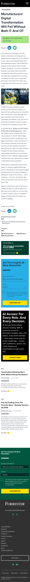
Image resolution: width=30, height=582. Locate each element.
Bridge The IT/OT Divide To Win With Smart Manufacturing (13, 222)
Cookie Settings (24, 573)
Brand (2, 548)
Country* (5, 284)
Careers (3, 538)
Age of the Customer (7, 233)
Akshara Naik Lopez (6, 411)
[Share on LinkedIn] (9, 48)
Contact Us (4, 534)
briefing (10, 199)
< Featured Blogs (5, 9)
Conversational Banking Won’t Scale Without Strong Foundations (14, 373)
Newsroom (4, 529)
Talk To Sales (15, 558)
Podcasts (3, 543)
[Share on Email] (15, 48)
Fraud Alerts (4, 546)
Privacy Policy (14, 573)
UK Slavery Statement (7, 550)
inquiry (3, 196)
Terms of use (5, 573)
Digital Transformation (7, 236)
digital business (21, 233)
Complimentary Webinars (8, 531)
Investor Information (6, 536)
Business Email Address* (9, 276)
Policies (3, 541)
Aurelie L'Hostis (5, 378)
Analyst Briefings (5, 527)
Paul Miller (6, 38)
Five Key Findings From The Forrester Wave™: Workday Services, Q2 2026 (15, 405)
